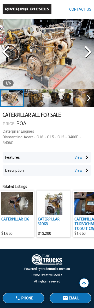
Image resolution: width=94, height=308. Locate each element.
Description (14, 170)
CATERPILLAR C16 (15, 219)
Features (12, 157)
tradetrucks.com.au (56, 269)
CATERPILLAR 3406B (49, 221)
